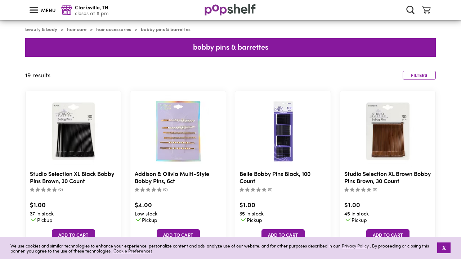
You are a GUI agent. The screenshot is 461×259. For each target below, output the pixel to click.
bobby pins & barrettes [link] (166, 29)
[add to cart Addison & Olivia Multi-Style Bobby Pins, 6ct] (178, 235)
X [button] (444, 248)
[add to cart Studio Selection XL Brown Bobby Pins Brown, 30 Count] (387, 235)
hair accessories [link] (113, 29)
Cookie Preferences (132, 250)
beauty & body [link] (41, 29)
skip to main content (3, 0)
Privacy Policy (355, 246)
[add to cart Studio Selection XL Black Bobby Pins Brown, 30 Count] (73, 235)
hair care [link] (76, 29)
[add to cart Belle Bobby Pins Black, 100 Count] (283, 235)
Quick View (73, 131)
